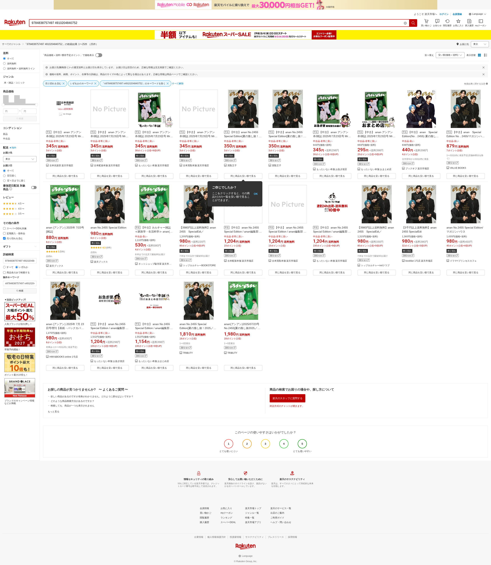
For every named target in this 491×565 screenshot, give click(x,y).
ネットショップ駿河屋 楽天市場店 (155, 264)
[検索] (413, 23)
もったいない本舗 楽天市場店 (153, 165)
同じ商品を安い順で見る (65, 176)
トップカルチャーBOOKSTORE (199, 265)
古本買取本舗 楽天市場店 (196, 165)
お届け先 (7, 152)
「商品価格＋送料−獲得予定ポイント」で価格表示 (68, 55)
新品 (5, 134)
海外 (14, 147)
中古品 (6, 138)
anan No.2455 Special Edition (108, 227)
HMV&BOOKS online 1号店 (63, 357)
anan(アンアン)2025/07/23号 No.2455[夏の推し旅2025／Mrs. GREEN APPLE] (241, 328)
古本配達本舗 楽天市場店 (107, 165)
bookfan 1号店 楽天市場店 (419, 261)
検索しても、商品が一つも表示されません (72, 405)
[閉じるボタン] (483, 67)
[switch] (34, 187)
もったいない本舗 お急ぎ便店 (331, 169)
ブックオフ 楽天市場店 (417, 168)
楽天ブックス (56, 266)
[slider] (3, 104)
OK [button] (256, 193)
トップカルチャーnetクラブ (375, 265)
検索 (21, 118)
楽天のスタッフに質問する (287, 398)
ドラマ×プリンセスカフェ (463, 261)
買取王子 (232, 165)
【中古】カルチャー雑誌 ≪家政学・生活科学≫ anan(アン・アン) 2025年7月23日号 (153, 231)
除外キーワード (11, 277)
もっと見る (53, 411)
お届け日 (7, 165)
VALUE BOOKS (458, 168)
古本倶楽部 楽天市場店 (61, 165)
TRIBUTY (188, 353)
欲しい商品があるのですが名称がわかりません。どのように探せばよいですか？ (92, 396)
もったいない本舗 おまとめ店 (376, 169)
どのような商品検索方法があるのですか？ (72, 401)
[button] (477, 14)
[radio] (4, 58)
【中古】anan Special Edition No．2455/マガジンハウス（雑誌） (466, 136)
